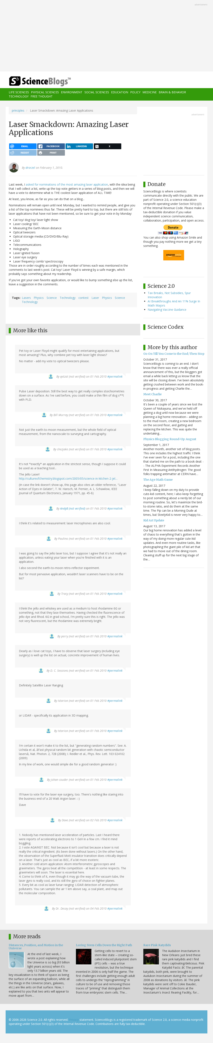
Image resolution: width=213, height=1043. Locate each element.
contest (83, 298)
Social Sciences (96, 92)
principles (18, 110)
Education (119, 92)
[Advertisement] (106, 36)
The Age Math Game (158, 479)
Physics (39, 298)
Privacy (74, 1020)
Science (52, 298)
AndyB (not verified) (72, 508)
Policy (135, 92)
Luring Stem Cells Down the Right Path (104, 945)
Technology (18, 96)
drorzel (30, 168)
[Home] (41, 81)
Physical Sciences (45, 92)
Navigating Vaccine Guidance (167, 310)
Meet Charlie (152, 394)
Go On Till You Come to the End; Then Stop (173, 354)
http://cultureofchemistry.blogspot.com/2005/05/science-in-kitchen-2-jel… (68, 478)
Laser (95, 298)
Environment (71, 92)
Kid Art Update (153, 520)
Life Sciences (19, 92)
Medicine (149, 92)
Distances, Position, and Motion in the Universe (36, 946)
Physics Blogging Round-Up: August (169, 439)
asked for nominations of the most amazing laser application (67, 184)
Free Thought (42, 96)
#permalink (115, 376)
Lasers (26, 298)
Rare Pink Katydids (157, 945)
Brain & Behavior (172, 92)
